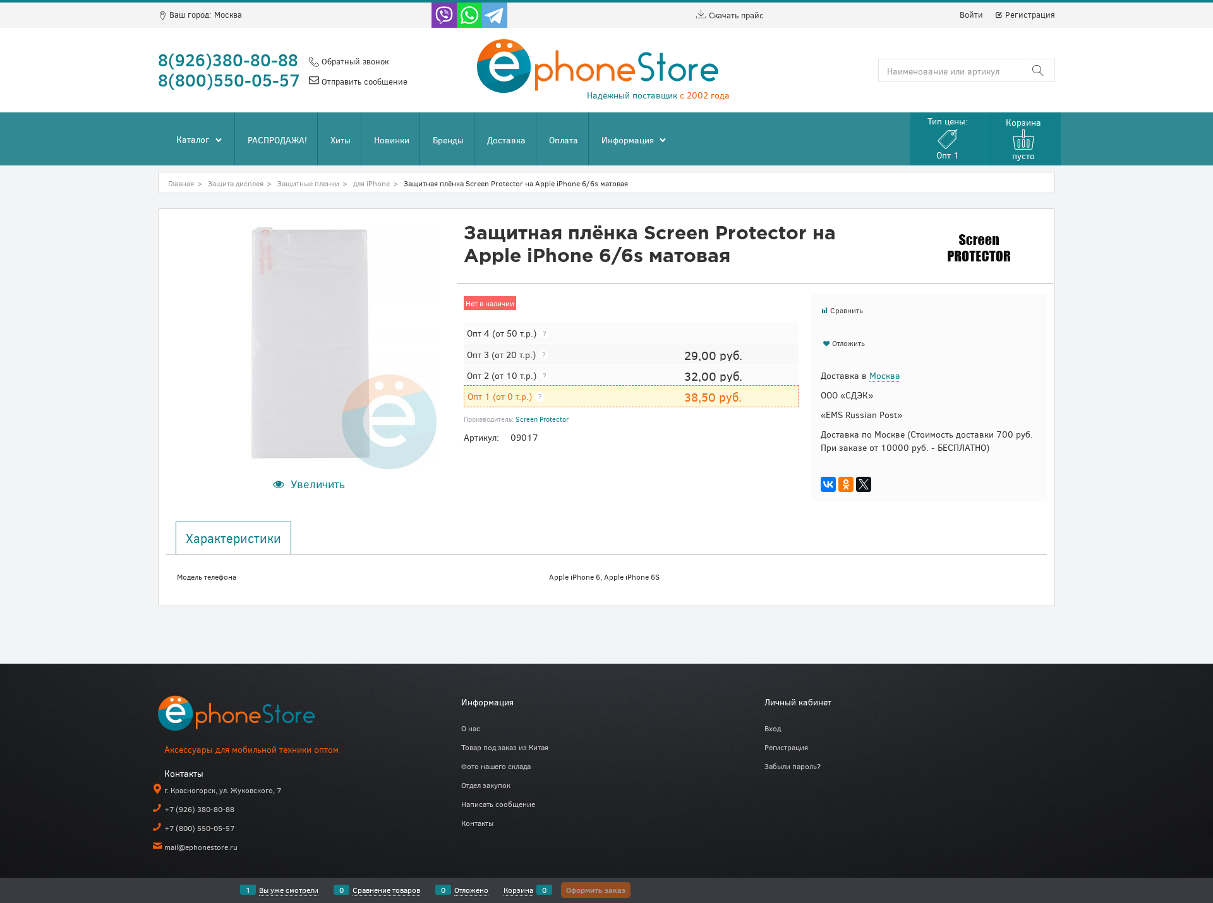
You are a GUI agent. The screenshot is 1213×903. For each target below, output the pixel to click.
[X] (863, 484)
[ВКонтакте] (828, 484)
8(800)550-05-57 (229, 79)
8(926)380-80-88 (228, 59)
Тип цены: (947, 138)
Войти (971, 14)
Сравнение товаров (386, 890)
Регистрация (1029, 14)
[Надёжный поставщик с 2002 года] (252, 715)
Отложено (471, 890)
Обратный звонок (354, 61)
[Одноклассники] (846, 484)
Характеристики (233, 538)
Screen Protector (542, 419)
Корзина (518, 890)
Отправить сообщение (363, 81)
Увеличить (318, 483)
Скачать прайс (735, 15)
